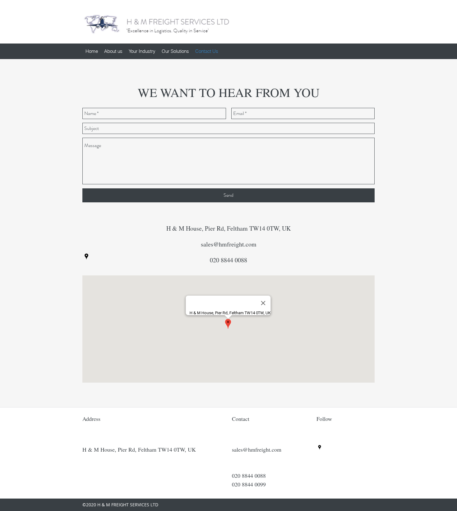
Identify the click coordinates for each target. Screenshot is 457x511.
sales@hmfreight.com (228, 244)
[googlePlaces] (86, 256)
